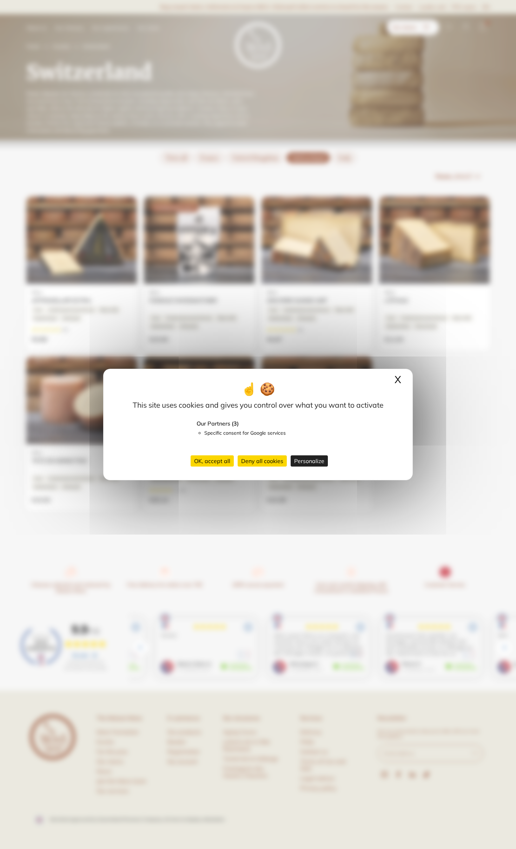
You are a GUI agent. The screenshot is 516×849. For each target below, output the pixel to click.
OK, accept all (212, 460)
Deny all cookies (262, 460)
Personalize (309, 460)
